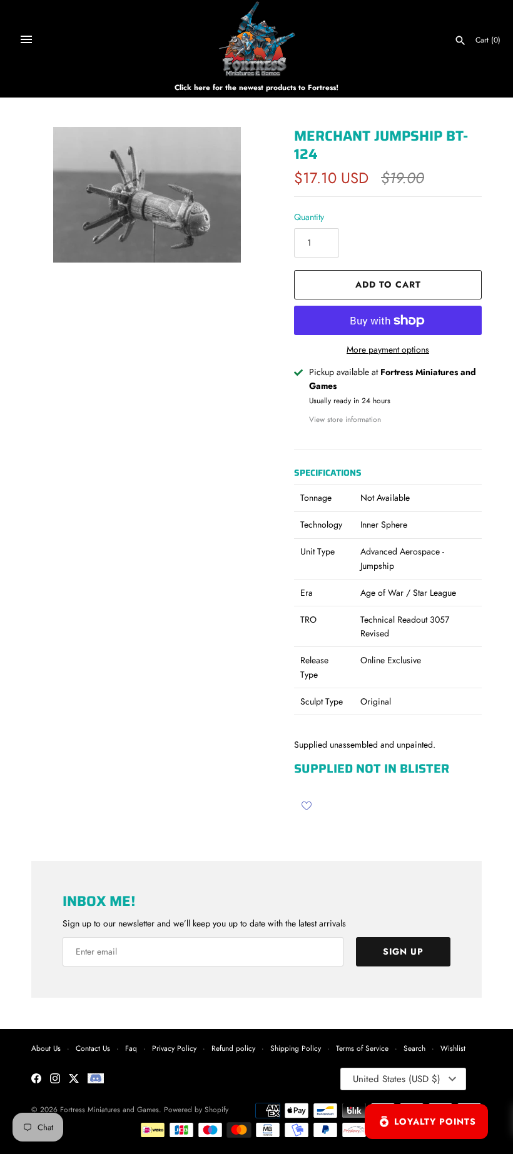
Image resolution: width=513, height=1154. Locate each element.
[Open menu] (26, 39)
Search (414, 1048)
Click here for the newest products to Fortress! (256, 87)
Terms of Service (362, 1048)
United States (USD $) (396, 1079)
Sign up (403, 951)
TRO (308, 619)
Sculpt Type (321, 701)
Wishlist (452, 1048)
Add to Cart (388, 284)
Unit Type (317, 551)
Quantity (309, 217)
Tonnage (316, 497)
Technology (321, 524)
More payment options (388, 350)
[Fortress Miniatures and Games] (257, 39)
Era (306, 592)
